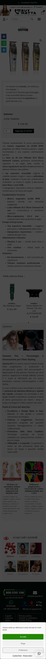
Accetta (23, 637)
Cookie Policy (17, 656)
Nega (23, 643)
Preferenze (23, 650)
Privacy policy (27, 656)
